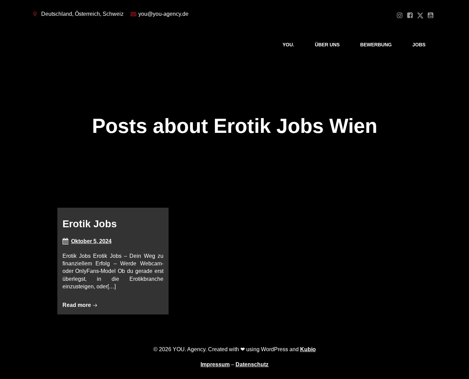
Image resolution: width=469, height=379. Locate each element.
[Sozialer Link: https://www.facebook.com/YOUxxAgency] (410, 15)
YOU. (288, 44)
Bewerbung (376, 44)
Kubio (308, 349)
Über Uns (327, 44)
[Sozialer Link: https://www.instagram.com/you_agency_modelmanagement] (399, 15)
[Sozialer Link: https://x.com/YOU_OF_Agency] (420, 15)
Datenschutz (252, 364)
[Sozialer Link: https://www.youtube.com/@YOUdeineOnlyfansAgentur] (430, 15)
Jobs (418, 44)
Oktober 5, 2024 (91, 241)
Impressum (215, 364)
